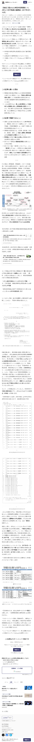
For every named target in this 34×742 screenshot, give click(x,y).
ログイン (30, 2)
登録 (25, 2)
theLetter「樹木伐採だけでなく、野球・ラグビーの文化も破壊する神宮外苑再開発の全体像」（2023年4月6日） (17, 209)
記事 (11, 682)
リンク (18, 81)
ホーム (6, 682)
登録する (17, 74)
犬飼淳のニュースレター (11, 2)
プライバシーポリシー (6, 728)
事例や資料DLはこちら (27, 674)
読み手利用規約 (5, 726)
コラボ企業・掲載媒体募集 (7, 733)
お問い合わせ (5, 731)
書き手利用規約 (5, 724)
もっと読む (5, 711)
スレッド (22, 58)
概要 (21, 682)
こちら (21, 652)
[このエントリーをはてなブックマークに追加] (10, 735)
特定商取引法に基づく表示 (7, 729)
